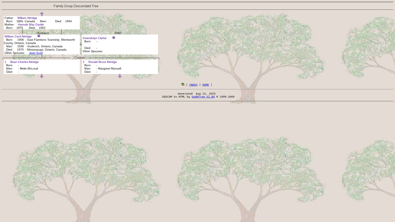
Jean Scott (36, 52)
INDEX (193, 84)
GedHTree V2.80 (203, 96)
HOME (205, 84)
